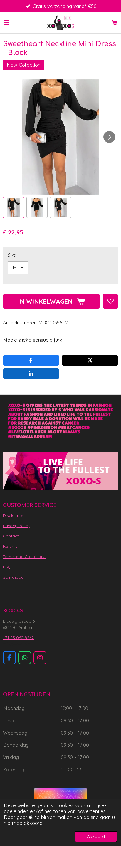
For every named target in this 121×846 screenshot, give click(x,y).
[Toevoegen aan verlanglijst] (110, 301)
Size (12, 255)
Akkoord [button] (96, 836)
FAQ (7, 566)
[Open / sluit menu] (6, 22)
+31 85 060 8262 (18, 637)
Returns (10, 546)
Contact (11, 536)
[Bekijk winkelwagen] (114, 22)
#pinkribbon (14, 577)
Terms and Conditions (24, 556)
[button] (13, 207)
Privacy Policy (16, 525)
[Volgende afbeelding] (109, 137)
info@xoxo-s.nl (17, 643)
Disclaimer (13, 515)
